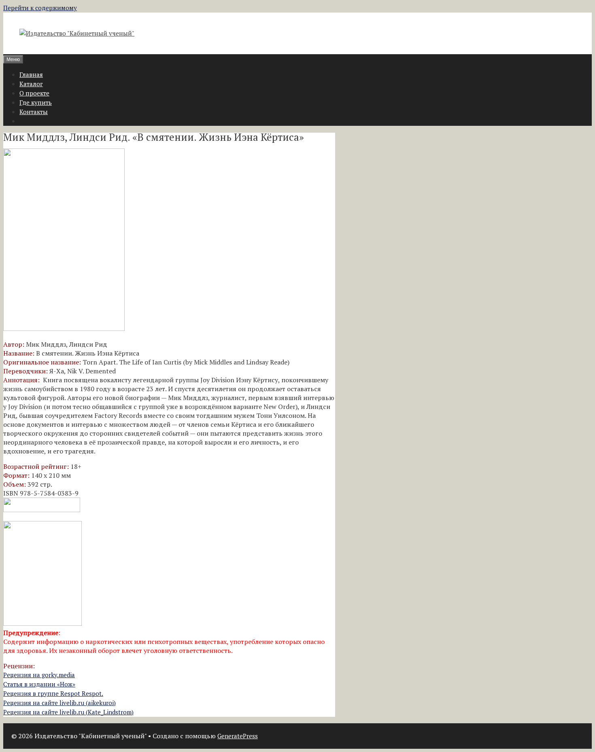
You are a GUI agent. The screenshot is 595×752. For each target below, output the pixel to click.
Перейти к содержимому (40, 8)
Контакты (33, 112)
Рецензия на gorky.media (39, 675)
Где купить (35, 102)
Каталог (31, 84)
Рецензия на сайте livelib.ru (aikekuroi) (59, 703)
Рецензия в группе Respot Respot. (53, 693)
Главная (31, 74)
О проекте (34, 93)
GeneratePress (237, 736)
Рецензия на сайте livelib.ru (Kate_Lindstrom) (68, 712)
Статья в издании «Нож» (39, 684)
